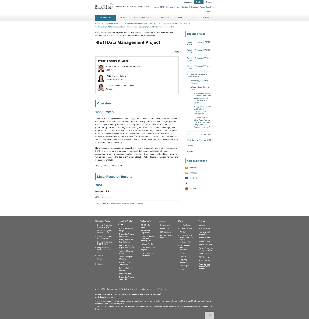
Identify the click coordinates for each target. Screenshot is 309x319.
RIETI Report (204, 257)
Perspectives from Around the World (206, 249)
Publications (145, 221)
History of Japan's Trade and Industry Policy (148, 238)
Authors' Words (147, 244)
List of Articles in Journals (125, 269)
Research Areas (112, 24)
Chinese (209, 2)
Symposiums (165, 225)
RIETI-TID (183, 257)
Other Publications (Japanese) (148, 254)
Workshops (164, 228)
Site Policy (125, 289)
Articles (201, 221)
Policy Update (204, 260)
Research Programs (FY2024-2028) (104, 226)
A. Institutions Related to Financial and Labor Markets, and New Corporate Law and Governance (202, 98)
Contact (185, 7)
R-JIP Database (185, 228)
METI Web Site (162, 289)
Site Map (169, 7)
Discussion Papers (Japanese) (126, 235)
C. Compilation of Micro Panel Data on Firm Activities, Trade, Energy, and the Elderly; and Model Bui (134, 27)
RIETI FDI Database (183, 261)
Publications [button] (164, 18)
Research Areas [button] (105, 18)
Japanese (188, 2)
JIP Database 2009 (103, 197)
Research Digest (125, 273)
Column (202, 225)
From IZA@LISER (205, 244)
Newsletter (194, 168)
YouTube (193, 188)
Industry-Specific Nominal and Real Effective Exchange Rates (186, 238)
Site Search (207, 11)
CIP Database (184, 232)
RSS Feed (193, 173)
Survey (190, 151)
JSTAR (182, 253)
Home (97, 24)
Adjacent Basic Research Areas (174, 24)
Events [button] (180, 18)
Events (162, 221)
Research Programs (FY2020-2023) (104, 231)
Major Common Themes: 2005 (199, 134)
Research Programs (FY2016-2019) (104, 237)
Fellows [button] (123, 18)
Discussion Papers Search (201, 7)
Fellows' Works (204, 237)
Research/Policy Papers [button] (143, 18)
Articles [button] (206, 18)
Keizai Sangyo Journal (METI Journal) (204, 266)
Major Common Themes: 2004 (199, 140)
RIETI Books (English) (145, 226)
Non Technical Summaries (124, 263)
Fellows (99, 264)
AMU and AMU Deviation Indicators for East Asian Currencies (119, 204)
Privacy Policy (112, 289)
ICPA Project (184, 266)
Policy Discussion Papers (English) (126, 241)
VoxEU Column (204, 241)
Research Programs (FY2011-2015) (104, 243)
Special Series (204, 228)
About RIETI (159, 7)
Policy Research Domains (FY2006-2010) (140, 24)
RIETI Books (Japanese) (145, 231)
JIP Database (184, 225)
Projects (190, 146)
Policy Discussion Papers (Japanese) (126, 246)
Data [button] (193, 18)
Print (176, 52)
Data (180, 221)
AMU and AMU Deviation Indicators (185, 247)
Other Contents (205, 254)
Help (177, 7)
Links (181, 269)
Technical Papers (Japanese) (126, 258)
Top (209, 315)
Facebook (193, 178)
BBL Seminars (165, 232)
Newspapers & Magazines (204, 233)
